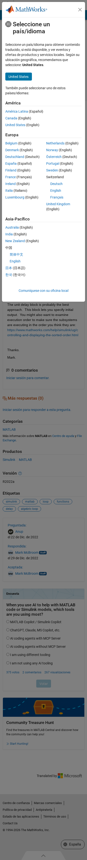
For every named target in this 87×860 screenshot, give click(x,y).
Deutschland (14, 157)
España (11, 163)
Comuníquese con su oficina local (43, 291)
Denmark (12, 150)
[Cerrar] (80, 9)
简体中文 (16, 254)
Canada (11, 118)
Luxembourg (14, 197)
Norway (52, 150)
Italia (9, 190)
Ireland (10, 184)
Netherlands (55, 143)
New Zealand (15, 241)
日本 (8, 268)
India (9, 234)
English (55, 190)
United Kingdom (58, 204)
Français (56, 197)
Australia (12, 227)
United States (15, 125)
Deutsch (56, 184)
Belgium (11, 143)
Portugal (52, 163)
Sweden (52, 170)
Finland (10, 170)
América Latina (16, 111)
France (10, 177)
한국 (8, 275)
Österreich (54, 157)
